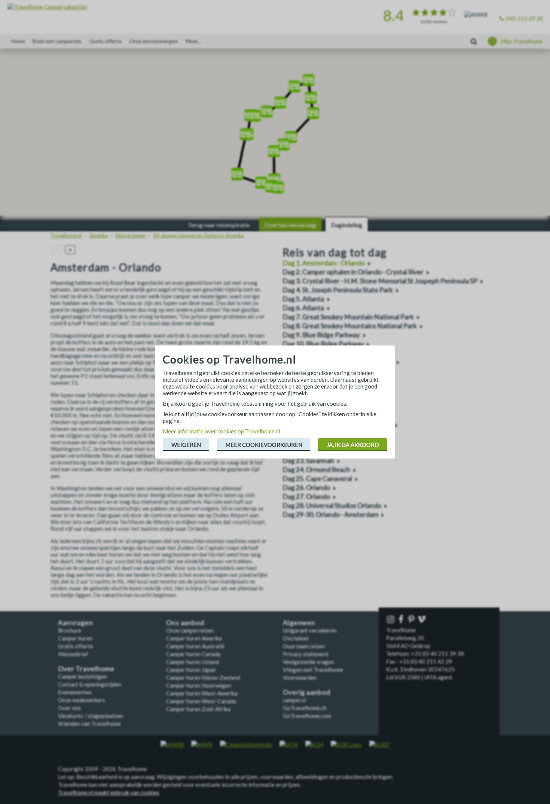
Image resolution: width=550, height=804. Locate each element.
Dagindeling (346, 224)
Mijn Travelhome (522, 41)
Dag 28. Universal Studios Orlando (331, 505)
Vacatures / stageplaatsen (90, 715)
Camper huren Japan (191, 669)
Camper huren (75, 638)
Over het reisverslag (290, 224)
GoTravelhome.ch (305, 707)
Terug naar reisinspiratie (219, 224)
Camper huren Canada (193, 654)
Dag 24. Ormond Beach (316, 469)
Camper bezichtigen (82, 676)
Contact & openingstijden (89, 684)
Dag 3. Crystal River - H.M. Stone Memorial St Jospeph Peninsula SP (379, 281)
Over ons (69, 707)
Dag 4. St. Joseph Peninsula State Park (337, 290)
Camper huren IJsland (192, 661)
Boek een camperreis (57, 41)
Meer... (193, 41)
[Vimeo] (422, 619)
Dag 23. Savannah (308, 461)
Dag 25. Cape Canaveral (317, 478)
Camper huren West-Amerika (202, 693)
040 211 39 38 (524, 18)
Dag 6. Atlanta (303, 308)
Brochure (69, 630)
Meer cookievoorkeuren (263, 444)
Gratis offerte (105, 41)
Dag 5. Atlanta (303, 299)
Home (18, 41)
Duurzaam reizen (304, 646)
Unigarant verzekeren (310, 630)
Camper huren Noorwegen (198, 685)
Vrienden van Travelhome (89, 723)
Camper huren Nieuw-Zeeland (203, 677)
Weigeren (186, 444)
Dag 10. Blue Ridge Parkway (323, 344)
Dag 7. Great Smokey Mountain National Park (348, 317)
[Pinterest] (412, 619)
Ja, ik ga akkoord (353, 444)
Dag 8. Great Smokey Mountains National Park (349, 326)
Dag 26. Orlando (306, 487)
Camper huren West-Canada (201, 701)
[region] (275, 135)
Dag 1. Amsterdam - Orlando (323, 263)
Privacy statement (306, 654)
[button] (271, 184)
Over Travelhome (86, 669)
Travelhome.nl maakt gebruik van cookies (108, 792)
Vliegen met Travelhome (313, 669)
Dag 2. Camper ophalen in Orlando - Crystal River (353, 272)
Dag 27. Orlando (306, 496)
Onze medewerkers (81, 700)
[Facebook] (402, 619)
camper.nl (294, 700)
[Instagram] (391, 619)
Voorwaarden (300, 677)
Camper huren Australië (195, 646)
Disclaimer (296, 638)
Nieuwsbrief (73, 654)
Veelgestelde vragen (308, 661)
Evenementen (75, 692)
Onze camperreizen (190, 630)
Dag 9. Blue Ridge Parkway (321, 335)
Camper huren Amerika (194, 638)
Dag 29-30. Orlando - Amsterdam (330, 514)
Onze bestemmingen (153, 41)
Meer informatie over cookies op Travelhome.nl (221, 431)
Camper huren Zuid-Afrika (198, 709)
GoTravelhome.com (307, 715)
